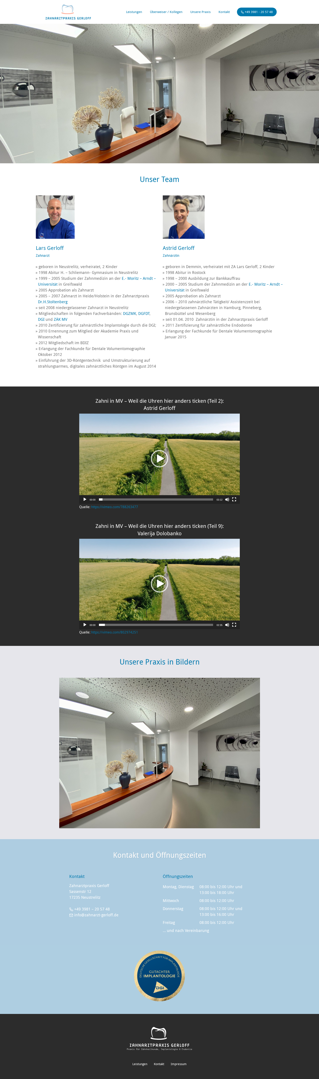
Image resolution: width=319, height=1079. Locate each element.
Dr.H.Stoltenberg (52, 301)
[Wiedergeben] (85, 499)
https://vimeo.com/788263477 (114, 506)
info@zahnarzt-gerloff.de (96, 914)
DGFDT (144, 313)
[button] (159, 458)
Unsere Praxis (200, 12)
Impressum (179, 1064)
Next (249, 753)
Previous (70, 753)
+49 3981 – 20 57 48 (92, 909)
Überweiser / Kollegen (166, 12)
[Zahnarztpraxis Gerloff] (159, 1038)
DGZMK (129, 313)
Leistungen (134, 12)
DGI (41, 319)
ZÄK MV (60, 319)
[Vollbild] (234, 499)
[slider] (156, 499)
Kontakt (224, 12)
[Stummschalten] (227, 499)
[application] (159, 459)
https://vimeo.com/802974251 (114, 632)
